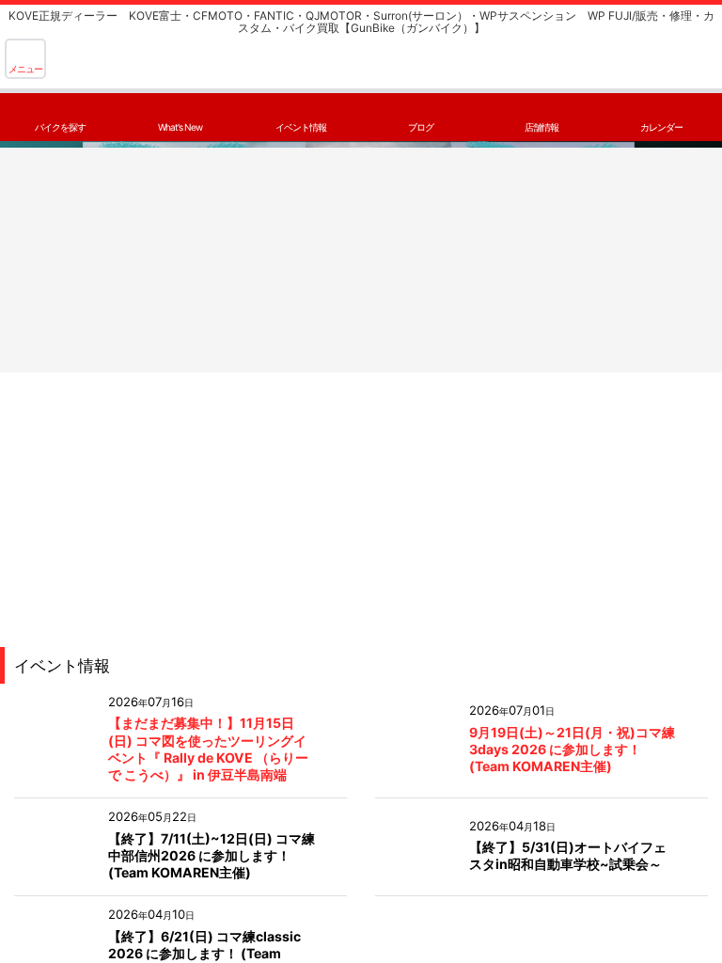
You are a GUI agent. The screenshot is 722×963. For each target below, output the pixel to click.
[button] (25, 59)
